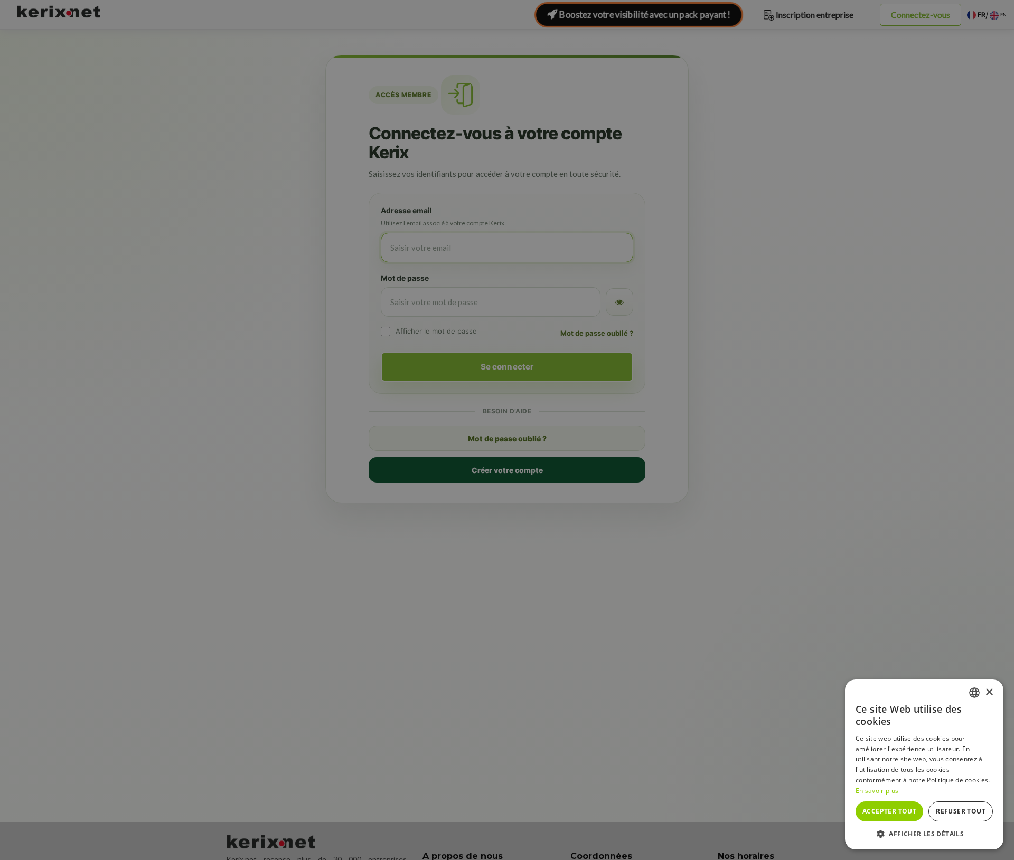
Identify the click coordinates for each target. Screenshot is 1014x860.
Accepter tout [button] (889, 811)
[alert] (507, 430)
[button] (924, 833)
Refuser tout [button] (960, 811)
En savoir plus (877, 790)
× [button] (989, 692)
